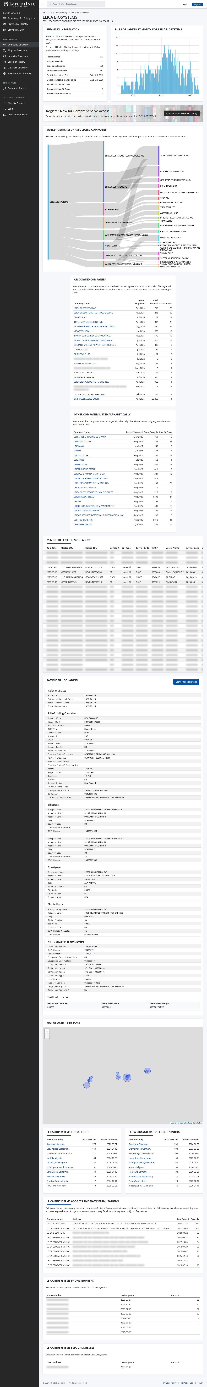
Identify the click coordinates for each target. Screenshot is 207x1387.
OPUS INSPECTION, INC (171, 202)
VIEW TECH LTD (167, 207)
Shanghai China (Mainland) (141, 1162)
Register (197, 4)
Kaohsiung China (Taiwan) (141, 1153)
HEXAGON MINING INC (85, 363)
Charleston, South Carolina (59, 1153)
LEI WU (77, 450)
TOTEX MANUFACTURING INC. (175, 155)
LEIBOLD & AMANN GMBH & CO (89, 473)
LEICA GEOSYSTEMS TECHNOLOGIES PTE (124, 155)
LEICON (77, 501)
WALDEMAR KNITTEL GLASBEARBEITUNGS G (126, 235)
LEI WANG (79, 446)
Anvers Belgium (136, 1167)
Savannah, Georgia (56, 1144)
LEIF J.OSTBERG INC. (83, 519)
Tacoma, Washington (57, 1162)
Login (185, 4)
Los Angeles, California (57, 1148)
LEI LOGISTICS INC (83, 441)
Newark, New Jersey (56, 1176)
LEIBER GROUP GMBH (84, 469)
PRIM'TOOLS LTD (168, 185)
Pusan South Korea (138, 1181)
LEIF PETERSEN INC (83, 524)
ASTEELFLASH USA (169, 213)
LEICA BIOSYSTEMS (59, 201)
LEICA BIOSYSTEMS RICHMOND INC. (177, 225)
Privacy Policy (169, 1382)
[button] (47, 1031)
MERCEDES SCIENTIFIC (171, 237)
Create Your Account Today (181, 113)
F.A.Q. (200, 1382)
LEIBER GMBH (80, 464)
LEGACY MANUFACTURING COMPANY (178, 245)
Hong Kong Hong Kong (140, 1158)
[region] (19, 697)
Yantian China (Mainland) (141, 1176)
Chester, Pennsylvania (57, 1181)
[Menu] (43, 4)
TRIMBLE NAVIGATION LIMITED (175, 264)
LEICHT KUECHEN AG (84, 496)
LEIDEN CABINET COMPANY (87, 510)
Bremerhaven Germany (140, 1148)
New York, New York (56, 1185)
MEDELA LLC (166, 249)
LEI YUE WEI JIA (81, 455)
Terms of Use (187, 1382)
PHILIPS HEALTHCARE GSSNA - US (176, 217)
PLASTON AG (111, 209)
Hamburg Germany (138, 1171)
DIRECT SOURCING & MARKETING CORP (179, 192)
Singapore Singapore (139, 1144)
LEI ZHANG (79, 459)
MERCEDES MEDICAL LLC (172, 266)
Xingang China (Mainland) (141, 1185)
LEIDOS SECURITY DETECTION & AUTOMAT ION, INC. (99, 515)
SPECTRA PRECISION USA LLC (174, 258)
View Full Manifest (186, 681)
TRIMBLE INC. (166, 253)
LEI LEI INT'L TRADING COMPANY (90, 436)
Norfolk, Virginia (54, 1158)
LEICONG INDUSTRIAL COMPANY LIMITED (94, 505)
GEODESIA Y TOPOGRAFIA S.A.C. (175, 180)
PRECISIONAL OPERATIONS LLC (175, 261)
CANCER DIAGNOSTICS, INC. (173, 231)
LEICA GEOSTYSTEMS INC (172, 171)
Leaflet (173, 1122)
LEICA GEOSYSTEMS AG (116, 186)
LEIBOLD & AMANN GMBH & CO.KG (91, 478)
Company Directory (58, 12)
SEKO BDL (165, 198)
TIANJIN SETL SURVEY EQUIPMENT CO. (123, 255)
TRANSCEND (166, 220)
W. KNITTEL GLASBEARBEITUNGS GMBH (124, 264)
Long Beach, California (57, 1171)
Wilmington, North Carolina (60, 1167)
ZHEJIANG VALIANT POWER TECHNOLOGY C (95, 344)
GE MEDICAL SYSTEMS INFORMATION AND (180, 247)
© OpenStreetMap (185, 1122)
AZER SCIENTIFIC (168, 242)
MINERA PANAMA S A (84, 377)
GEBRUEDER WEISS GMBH (86, 398)
